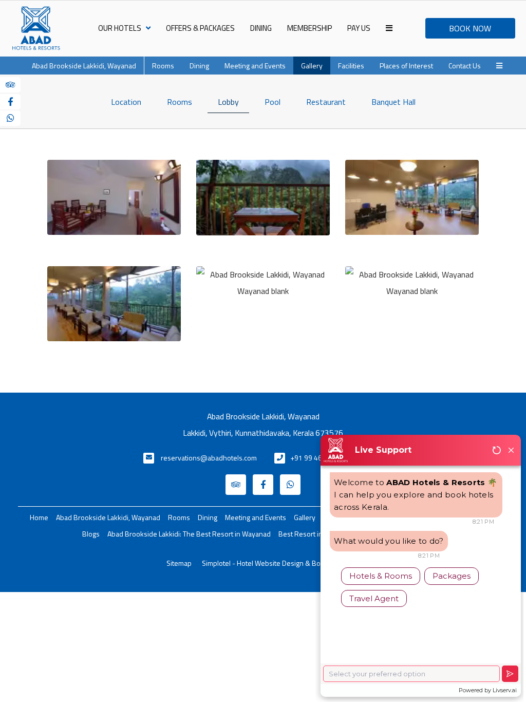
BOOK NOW (470, 28)
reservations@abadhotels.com (209, 457)
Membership (309, 28)
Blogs (91, 533)
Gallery (312, 65)
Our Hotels (119, 28)
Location (126, 102)
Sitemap (179, 563)
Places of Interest (406, 65)
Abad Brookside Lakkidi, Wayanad (84, 65)
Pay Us (358, 28)
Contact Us (464, 65)
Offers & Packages (200, 28)
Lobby (228, 102)
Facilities (351, 65)
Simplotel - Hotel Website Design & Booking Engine (281, 563)
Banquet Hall (393, 102)
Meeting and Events (255, 65)
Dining (261, 28)
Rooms (163, 65)
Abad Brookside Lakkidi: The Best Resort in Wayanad (189, 533)
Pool (272, 102)
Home (39, 517)
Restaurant (326, 102)
